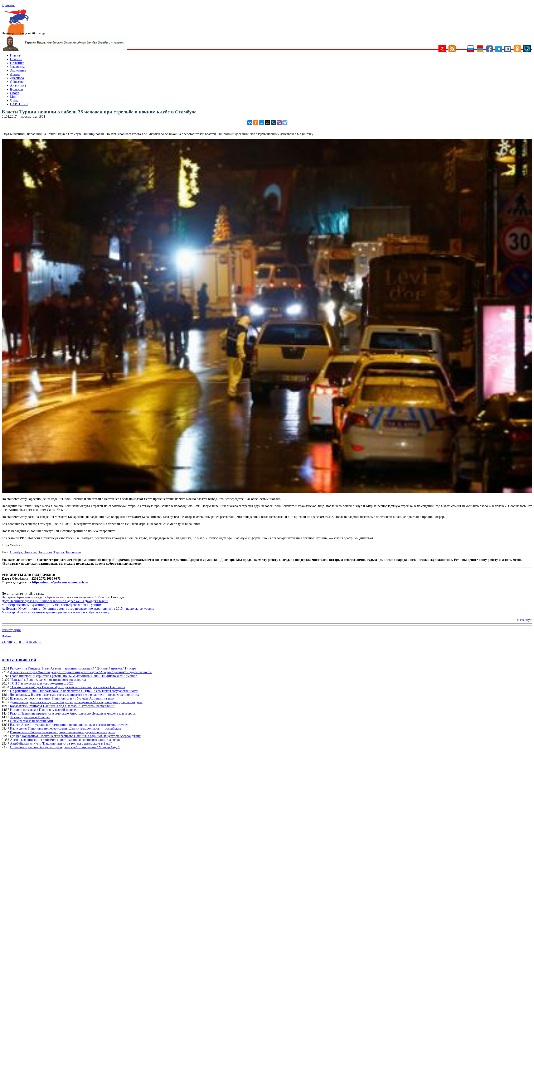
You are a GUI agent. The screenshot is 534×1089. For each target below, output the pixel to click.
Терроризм (73, 552)
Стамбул (16, 552)
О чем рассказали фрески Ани (31, 721)
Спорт (14, 93)
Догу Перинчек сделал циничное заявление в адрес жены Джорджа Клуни (55, 601)
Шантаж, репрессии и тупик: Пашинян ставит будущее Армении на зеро (62, 698)
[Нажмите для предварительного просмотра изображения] (267, 492)
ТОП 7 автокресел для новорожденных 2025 (41, 683)
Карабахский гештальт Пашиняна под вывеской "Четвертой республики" (62, 706)
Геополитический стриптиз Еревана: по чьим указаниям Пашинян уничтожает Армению (73, 676)
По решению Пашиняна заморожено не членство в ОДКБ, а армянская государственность (74, 691)
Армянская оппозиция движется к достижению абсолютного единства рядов (65, 739)
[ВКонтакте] (249, 122)
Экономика (18, 70)
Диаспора (17, 78)
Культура (16, 89)
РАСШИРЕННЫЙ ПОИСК (21, 642)
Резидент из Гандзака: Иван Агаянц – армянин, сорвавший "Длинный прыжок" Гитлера (73, 668)
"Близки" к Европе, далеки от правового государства (48, 679)
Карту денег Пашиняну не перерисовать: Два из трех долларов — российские (65, 728)
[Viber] (279, 122)
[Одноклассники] (255, 122)
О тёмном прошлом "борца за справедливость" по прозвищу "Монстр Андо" (65, 747)
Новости (16, 59)
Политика (17, 63)
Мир (13, 96)
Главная (15, 55)
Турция (58, 552)
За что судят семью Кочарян (30, 717)
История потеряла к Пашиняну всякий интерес (43, 709)
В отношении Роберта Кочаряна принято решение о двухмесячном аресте (62, 732)
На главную (523, 620)
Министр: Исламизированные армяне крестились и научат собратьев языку (55, 612)
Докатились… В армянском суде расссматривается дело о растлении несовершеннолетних (74, 694)
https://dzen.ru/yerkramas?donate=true (60, 582)
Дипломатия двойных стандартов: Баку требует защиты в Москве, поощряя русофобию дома (76, 702)
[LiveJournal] (273, 122)
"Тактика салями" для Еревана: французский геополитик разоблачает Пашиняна (67, 687)
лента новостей (19, 659)
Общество (17, 81)
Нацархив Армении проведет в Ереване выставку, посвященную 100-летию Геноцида (63, 597)
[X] (267, 122)
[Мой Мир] (261, 122)
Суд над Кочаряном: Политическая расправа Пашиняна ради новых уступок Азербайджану (75, 736)
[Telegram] (284, 122)
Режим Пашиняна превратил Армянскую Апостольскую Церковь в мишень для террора (73, 713)
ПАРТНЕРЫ (19, 104)
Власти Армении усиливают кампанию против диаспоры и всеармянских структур (69, 724)
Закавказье (17, 66)
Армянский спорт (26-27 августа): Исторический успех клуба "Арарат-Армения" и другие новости (81, 672)
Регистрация (11, 630)
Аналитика (18, 85)
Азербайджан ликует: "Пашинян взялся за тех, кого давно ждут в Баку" (61, 743)
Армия (15, 74)
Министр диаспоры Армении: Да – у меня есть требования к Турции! (51, 605)
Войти (6, 636)
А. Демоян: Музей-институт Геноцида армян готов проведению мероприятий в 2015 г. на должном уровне (78, 608)
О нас (14, 100)
